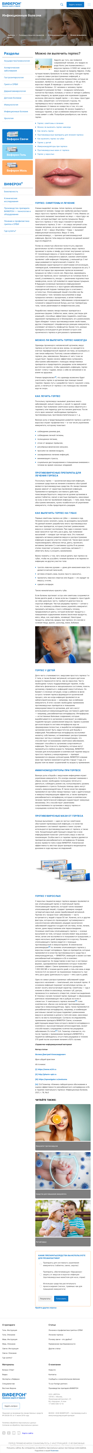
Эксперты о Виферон (11, 1379)
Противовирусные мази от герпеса (53, 150)
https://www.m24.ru (47, 1069)
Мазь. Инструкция (9, 1339)
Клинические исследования (11, 200)
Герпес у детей (44, 142)
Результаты (45, 1298)
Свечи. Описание (9, 1353)
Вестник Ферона (9, 1388)
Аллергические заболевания (11, 69)
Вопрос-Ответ (8, 1370)
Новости (52, 1370)
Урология (8, 118)
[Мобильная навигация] (89, 4)
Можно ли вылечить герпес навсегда (54, 127)
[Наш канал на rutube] (18, 1433)
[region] (46, 1449)
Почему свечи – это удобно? (60, 1339)
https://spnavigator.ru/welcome (53, 1079)
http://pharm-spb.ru (47, 1074)
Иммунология (11, 104)
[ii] (49, 947)
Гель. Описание (8, 1335)
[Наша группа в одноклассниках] (8, 1433)
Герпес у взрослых (45, 154)
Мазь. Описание (8, 1344)
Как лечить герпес (45, 131)
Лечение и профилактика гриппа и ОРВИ (16, 222)
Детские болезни (12, 98)
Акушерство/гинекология (17, 61)
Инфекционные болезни (16, 111)
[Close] (90, 1449)
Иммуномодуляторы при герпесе (52, 146)
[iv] (56, 1031)
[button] (65, 1264)
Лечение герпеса (56, 1335)
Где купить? (10, 231)
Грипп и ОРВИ (11, 84)
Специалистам (8, 1384)
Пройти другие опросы (45, 1308)
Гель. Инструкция (9, 1330)
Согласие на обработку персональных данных (20, 1425)
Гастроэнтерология (14, 77)
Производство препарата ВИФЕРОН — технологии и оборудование (17, 211)
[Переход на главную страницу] (11, 4)
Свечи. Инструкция (10, 1348)
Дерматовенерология (15, 91)
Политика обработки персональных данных (19, 1423)
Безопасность (11, 191)
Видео (4, 1374)
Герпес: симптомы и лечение (50, 123)
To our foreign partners (58, 1384)
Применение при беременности (62, 1344)
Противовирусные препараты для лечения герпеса (60, 135)
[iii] (76, 1001)
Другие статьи (54, 1348)
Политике (54, 1451)
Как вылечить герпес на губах (50, 138)
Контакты (52, 1374)
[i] (55, 377)
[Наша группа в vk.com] (3, 1433)
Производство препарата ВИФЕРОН (63, 1388)
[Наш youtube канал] (13, 1433)
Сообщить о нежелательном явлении (64, 1379)
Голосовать (61, 1298)
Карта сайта (27, 1433)
